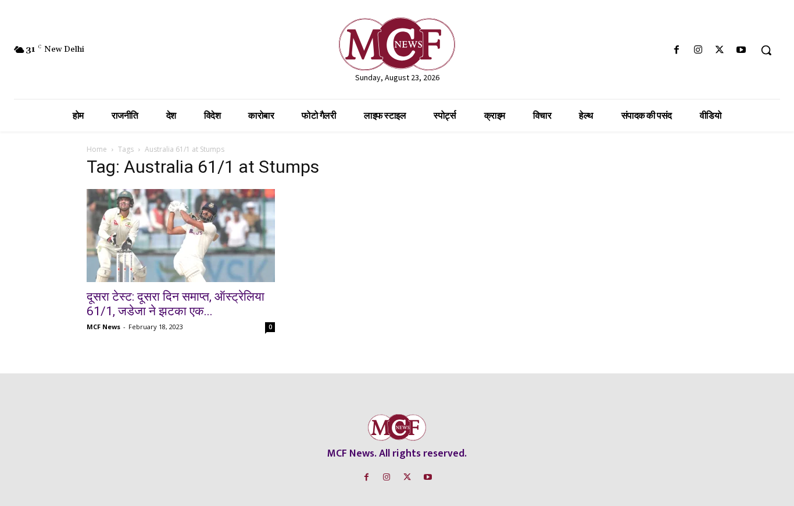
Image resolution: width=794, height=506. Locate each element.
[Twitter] (720, 50)
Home (97, 149)
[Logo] (397, 43)
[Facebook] (676, 50)
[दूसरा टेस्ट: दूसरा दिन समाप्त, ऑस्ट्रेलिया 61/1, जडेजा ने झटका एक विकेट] (181, 235)
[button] (766, 50)
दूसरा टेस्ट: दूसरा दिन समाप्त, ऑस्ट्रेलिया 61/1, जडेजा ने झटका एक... (175, 304)
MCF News (103, 326)
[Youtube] (741, 50)
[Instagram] (698, 50)
